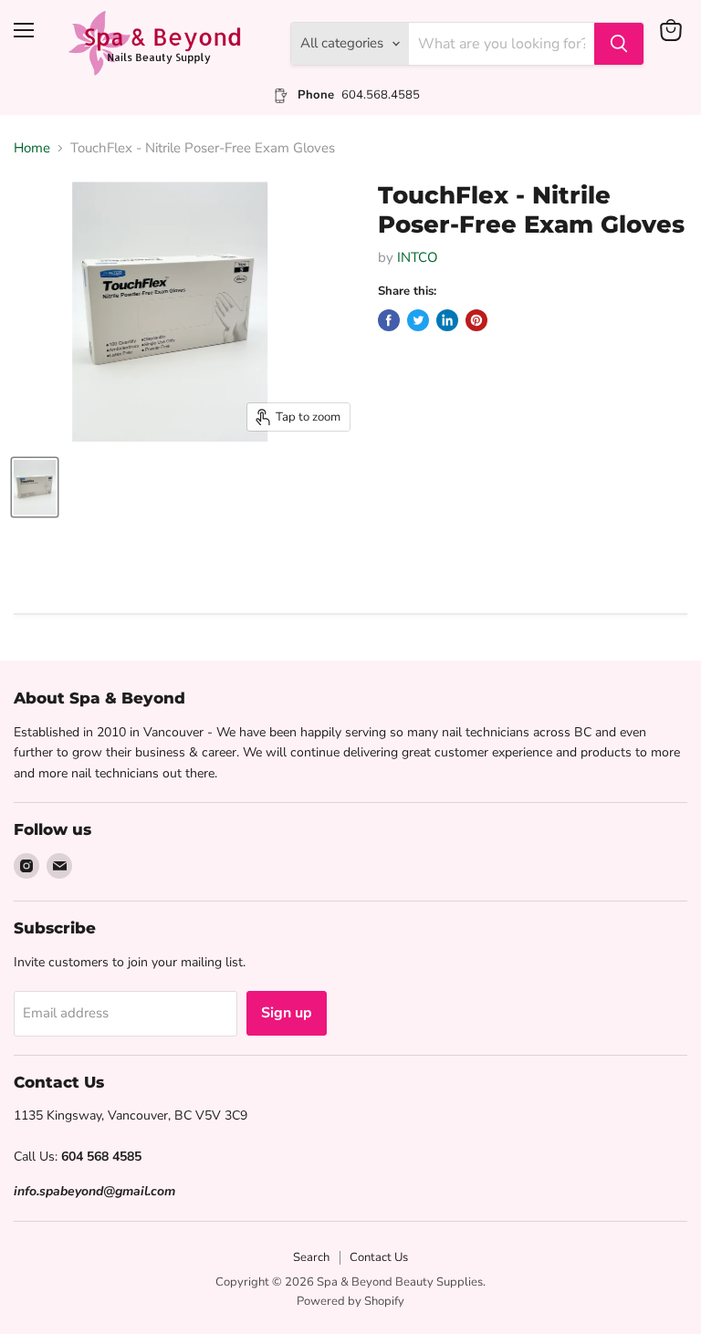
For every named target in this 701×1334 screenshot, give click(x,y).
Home (32, 148)
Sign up (286, 1013)
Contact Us (379, 1257)
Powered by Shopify (350, 1301)
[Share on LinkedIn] (447, 320)
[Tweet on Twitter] (418, 320)
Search (311, 1257)
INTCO (417, 257)
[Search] (618, 44)
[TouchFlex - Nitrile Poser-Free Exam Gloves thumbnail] (35, 487)
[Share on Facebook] (389, 320)
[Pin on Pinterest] (476, 320)
